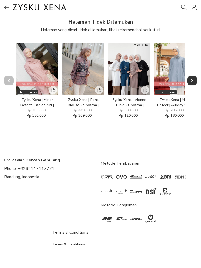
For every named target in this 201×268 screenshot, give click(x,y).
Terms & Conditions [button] (68, 244)
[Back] (7, 7)
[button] (194, 7)
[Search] (183, 7)
